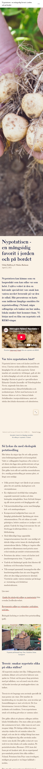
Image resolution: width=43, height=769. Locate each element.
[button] (21, 337)
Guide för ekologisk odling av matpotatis (19, 597)
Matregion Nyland (15, 350)
